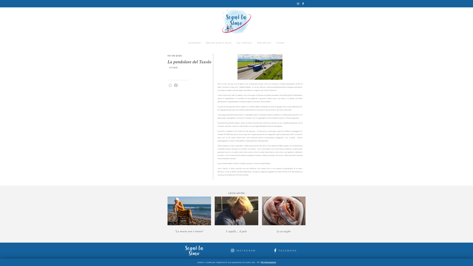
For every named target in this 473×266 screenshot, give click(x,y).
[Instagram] (298, 3)
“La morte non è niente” (189, 231)
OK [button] (258, 262)
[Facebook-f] (303, 3)
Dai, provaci (244, 43)
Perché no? (264, 43)
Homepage (194, 43)
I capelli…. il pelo (236, 231)
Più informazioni (268, 262)
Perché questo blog (219, 43)
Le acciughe (284, 231)
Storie (280, 43)
